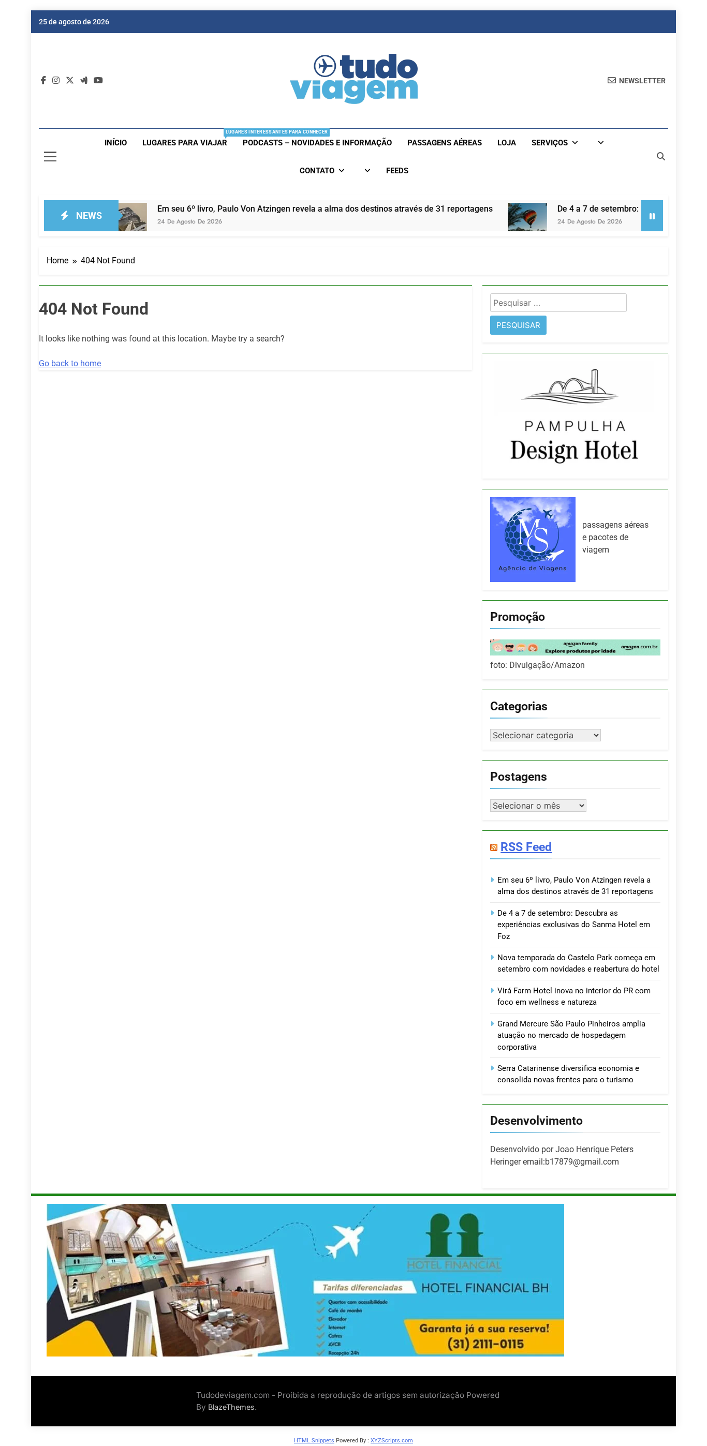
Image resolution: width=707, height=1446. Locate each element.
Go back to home (70, 363)
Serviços (550, 142)
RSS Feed (526, 847)
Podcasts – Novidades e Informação (317, 142)
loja (506, 142)
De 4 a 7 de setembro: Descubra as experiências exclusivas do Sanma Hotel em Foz (573, 924)
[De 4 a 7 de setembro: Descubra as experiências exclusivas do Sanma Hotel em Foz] (479, 222)
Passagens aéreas (444, 142)
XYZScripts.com (392, 1440)
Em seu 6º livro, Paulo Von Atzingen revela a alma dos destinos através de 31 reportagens (276, 209)
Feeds (397, 170)
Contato (317, 170)
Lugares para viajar (188, 138)
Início (116, 142)
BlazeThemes (231, 1407)
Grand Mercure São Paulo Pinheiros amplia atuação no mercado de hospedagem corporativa (571, 1035)
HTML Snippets (314, 1440)
